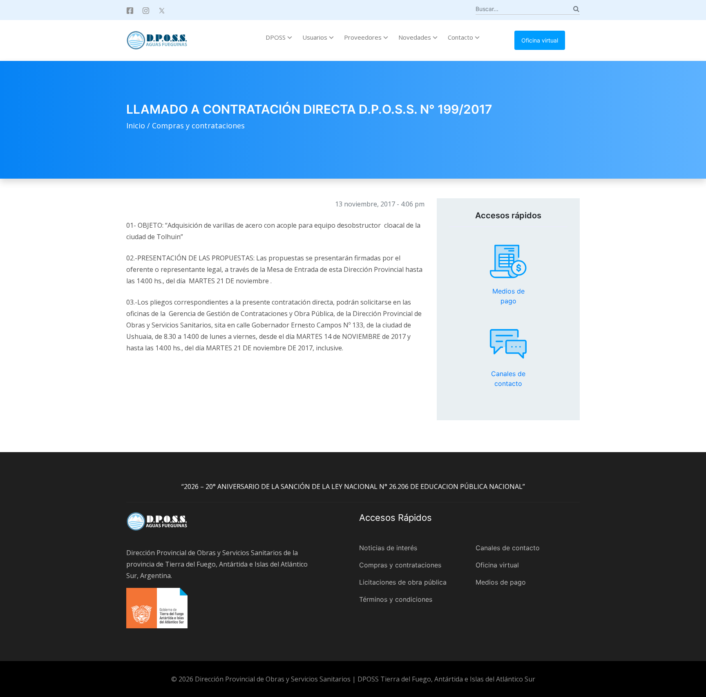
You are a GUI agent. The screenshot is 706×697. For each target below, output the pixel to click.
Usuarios (315, 37)
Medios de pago (508, 261)
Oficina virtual (539, 40)
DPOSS (276, 37)
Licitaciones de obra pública (403, 582)
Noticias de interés (388, 548)
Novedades (415, 37)
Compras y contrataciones (198, 125)
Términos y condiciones (395, 599)
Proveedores (363, 37)
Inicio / (139, 125)
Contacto (461, 37)
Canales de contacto (508, 343)
